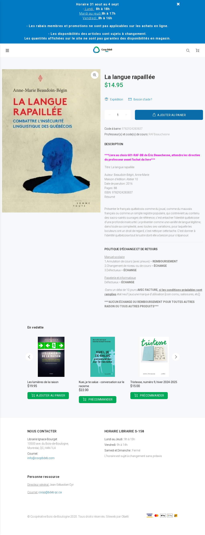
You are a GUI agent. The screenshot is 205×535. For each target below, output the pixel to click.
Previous (29, 357)
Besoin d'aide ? (143, 99)
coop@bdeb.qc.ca (50, 492)
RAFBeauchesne (159, 134)
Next (176, 357)
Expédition (116, 99)
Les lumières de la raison (42, 382)
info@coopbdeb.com (41, 458)
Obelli (125, 516)
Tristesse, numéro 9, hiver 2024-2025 (153, 382)
